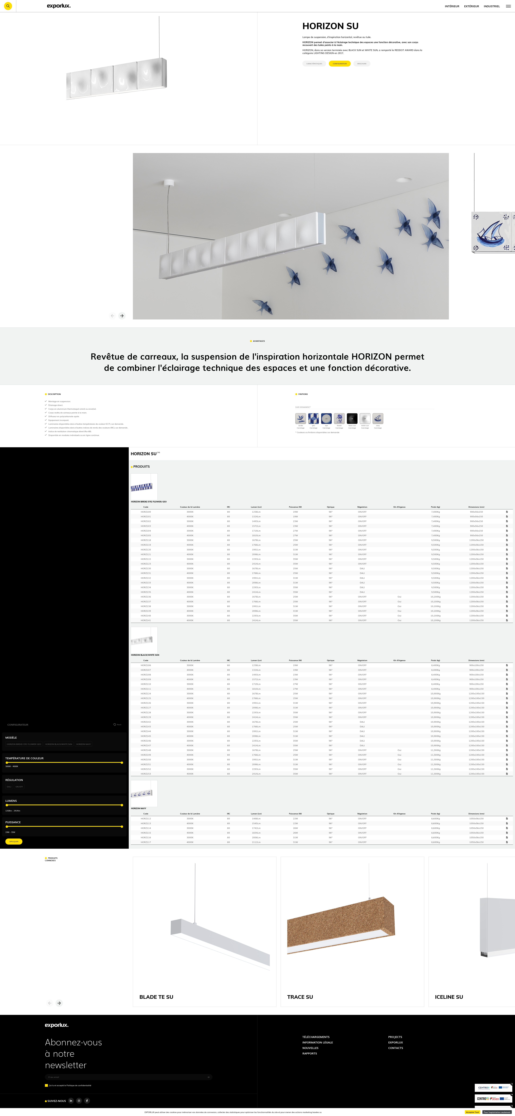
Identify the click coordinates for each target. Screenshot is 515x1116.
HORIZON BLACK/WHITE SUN (58, 744)
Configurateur (340, 63)
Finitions (303, 394)
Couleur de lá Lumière (190, 506)
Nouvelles (310, 1048)
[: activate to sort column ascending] (507, 506)
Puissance (13, 822)
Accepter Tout (472, 1112)
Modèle (11, 737)
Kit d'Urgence (399, 506)
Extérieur (471, 6)
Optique (330, 506)
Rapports (309, 1053)
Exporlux (395, 1042)
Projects (395, 1037)
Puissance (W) (295, 506)
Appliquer (13, 841)
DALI (9, 786)
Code (145, 506)
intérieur (452, 6)
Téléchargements (316, 1037)
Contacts (395, 1048)
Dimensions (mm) (476, 506)
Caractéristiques (314, 63)
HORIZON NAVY (83, 744)
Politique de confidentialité (79, 1085)
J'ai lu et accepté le (70, 1085)
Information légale (317, 1042)
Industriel (492, 6)
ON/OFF (19, 786)
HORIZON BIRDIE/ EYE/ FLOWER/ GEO (24, 744)
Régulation (14, 780)
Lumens (11, 801)
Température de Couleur (24, 758)
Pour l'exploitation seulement (497, 1112)
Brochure (361, 63)
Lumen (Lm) (256, 506)
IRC (228, 506)
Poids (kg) (435, 506)
